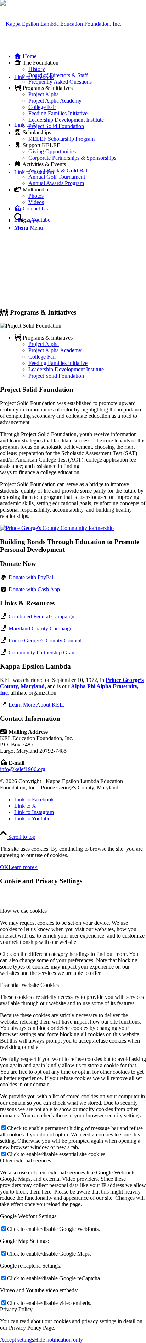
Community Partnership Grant (42, 652)
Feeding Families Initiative (58, 363)
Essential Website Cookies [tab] (29, 985)
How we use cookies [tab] (23, 911)
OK (4, 867)
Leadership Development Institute (66, 369)
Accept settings (17, 1340)
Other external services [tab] (25, 1161)
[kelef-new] (60, 24)
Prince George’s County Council (45, 640)
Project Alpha (43, 344)
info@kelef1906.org (22, 769)
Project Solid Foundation (56, 376)
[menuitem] (80, 56)
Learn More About (36, 705)
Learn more (21, 867)
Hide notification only (58, 1340)
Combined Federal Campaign (41, 616)
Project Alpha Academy (55, 350)
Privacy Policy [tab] (16, 1309)
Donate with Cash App (34, 589)
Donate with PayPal (31, 577)
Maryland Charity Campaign (41, 628)
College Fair (42, 357)
